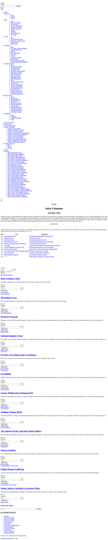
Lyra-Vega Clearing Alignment (37, 243)
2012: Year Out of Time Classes (15, 161)
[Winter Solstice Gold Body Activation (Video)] (8, 484)
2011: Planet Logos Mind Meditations (17, 160)
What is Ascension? (9, 517)
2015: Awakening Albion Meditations (17, 172)
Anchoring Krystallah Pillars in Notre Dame (41, 236)
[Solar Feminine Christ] (7, 275)
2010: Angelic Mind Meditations (16, 157)
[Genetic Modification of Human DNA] (5, 389)
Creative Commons (9, 531)
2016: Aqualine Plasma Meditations (16, 175)
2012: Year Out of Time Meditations (17, 163)
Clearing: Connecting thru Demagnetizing (18, 133)
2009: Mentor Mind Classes (14, 152)
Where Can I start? (9, 520)
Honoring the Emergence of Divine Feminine (41, 247)
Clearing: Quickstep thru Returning (16, 139)
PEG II (9, 146)
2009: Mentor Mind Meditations (15, 154)
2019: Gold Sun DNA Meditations (16, 184)
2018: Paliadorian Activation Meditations (18, 181)
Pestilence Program (9, 240)
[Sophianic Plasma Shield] (5, 408)
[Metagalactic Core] (5, 294)
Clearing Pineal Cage (35, 238)
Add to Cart (4, 291)
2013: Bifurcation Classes (14, 164)
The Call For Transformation (11, 525)
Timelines (6, 151)
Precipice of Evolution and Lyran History (15, 243)
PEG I (9, 145)
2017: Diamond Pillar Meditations (16, 178)
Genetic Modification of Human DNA (14, 247)
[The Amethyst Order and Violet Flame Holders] (5, 427)
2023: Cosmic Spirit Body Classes (16, 195)
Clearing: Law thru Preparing (15, 137)
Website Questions (9, 533)
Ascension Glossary (9, 528)
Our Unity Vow (8, 522)
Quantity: (3, 286)
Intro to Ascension (9, 122)
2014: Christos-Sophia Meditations (16, 169)
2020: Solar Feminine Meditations (16, 187)
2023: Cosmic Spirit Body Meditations (17, 196)
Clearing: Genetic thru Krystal (15, 136)
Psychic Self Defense (9, 125)
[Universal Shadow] (4, 446)
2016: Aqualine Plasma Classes (15, 174)
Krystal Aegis (7, 124)
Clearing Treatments (9, 127)
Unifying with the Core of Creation (38, 251)
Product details (5, 292)
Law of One (7, 523)
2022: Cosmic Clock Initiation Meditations (18, 193)
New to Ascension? (9, 519)
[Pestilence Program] (6, 313)
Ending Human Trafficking (11, 254)
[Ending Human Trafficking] (9, 465)
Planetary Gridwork (9, 143)
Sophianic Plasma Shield (10, 249)
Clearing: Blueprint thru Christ (15, 130)
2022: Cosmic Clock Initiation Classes (17, 192)
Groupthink (7, 245)
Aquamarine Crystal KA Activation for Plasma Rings (43, 249)
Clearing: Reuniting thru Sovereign (16, 140)
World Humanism (9, 526)
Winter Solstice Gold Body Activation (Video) (41, 256)
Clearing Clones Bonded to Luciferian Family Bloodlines (44, 245)
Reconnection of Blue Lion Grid (38, 240)
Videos (6, 149)
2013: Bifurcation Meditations (15, 166)
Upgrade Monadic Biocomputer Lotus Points (41, 241)
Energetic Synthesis (6, 538)
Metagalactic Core (9, 238)
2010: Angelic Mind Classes (14, 155)
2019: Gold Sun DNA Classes (15, 183)
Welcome (6, 516)
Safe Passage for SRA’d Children (38, 254)
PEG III (9, 148)
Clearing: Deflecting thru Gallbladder (17, 134)
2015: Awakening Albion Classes (16, 171)
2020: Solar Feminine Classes (15, 186)
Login (2, 3)
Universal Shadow (9, 253)
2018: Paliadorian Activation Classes (17, 180)
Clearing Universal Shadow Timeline (39, 253)
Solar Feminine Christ (10, 236)
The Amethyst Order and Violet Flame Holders (16, 251)
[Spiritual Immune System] (4, 332)
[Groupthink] (4, 370)
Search (2, 4)
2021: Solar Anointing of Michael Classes (18, 189)
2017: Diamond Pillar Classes (15, 177)
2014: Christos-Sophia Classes (15, 168)
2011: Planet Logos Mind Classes (16, 158)
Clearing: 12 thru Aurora (14, 128)
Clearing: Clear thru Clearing (15, 131)
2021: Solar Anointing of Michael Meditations (19, 190)
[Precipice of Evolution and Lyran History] (4, 351)
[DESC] (14, 270)
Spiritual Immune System (10, 241)
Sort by (3, 268)
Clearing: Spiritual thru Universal (16, 142)
